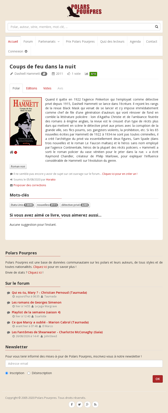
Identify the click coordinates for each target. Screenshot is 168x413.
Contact (151, 41)
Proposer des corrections (30, 185)
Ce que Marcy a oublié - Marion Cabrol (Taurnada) (50, 322)
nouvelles (47, 205)
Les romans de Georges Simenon (36, 302)
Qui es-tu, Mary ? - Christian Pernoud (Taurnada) (49, 292)
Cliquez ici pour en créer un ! (119, 173)
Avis (60, 88)
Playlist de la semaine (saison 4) (36, 312)
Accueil (13, 41)
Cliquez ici (40, 267)
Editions (31, 88)
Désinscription (42, 373)
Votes (47, 88)
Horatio (51, 179)
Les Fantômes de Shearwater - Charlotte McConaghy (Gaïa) (57, 332)
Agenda (135, 41)
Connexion (16, 51)
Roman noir (18, 166)
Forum (28, 41)
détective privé (74, 205)
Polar (16, 88)
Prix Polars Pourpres (80, 41)
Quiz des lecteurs (112, 41)
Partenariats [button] (47, 41)
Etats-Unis (22, 205)
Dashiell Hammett (27, 73)
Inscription (17, 373)
